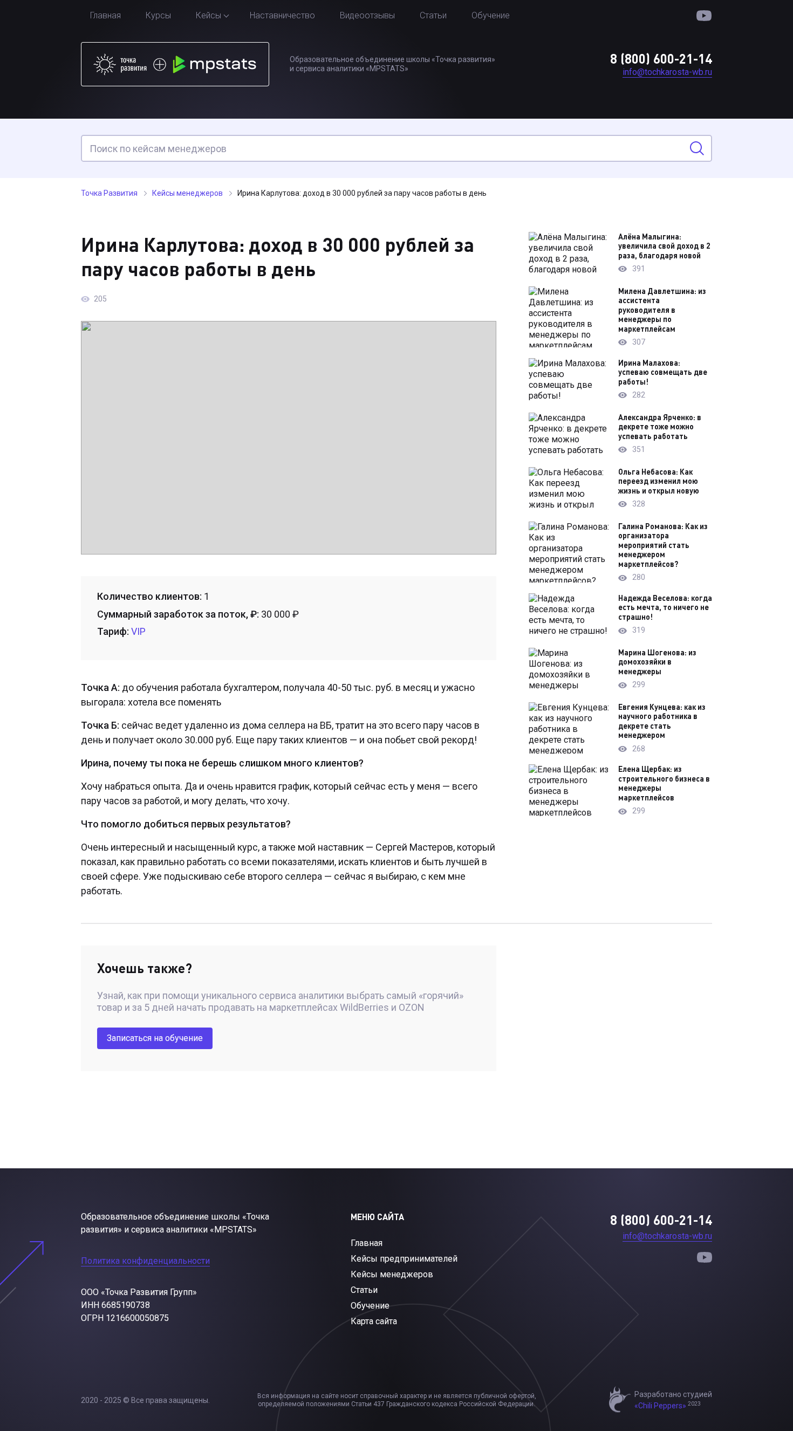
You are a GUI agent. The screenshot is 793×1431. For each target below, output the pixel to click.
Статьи (433, 15)
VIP (138, 631)
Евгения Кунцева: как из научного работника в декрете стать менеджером (662, 721)
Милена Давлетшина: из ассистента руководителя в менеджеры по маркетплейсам (662, 309)
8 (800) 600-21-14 (661, 58)
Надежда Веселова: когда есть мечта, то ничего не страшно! (665, 607)
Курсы (158, 15)
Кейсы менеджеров (392, 1274)
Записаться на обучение (155, 1038)
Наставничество (282, 15)
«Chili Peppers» (660, 1405)
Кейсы (208, 15)
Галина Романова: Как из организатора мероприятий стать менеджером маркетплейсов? (663, 545)
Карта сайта (374, 1321)
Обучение (490, 15)
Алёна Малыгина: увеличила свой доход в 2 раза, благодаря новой (664, 246)
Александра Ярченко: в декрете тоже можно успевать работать (659, 427)
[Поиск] (697, 148)
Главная (105, 15)
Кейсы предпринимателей (404, 1259)
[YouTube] (704, 16)
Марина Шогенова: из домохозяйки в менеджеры (657, 662)
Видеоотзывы (367, 15)
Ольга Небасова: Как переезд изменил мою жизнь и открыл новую (658, 481)
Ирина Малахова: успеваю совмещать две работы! (662, 372)
